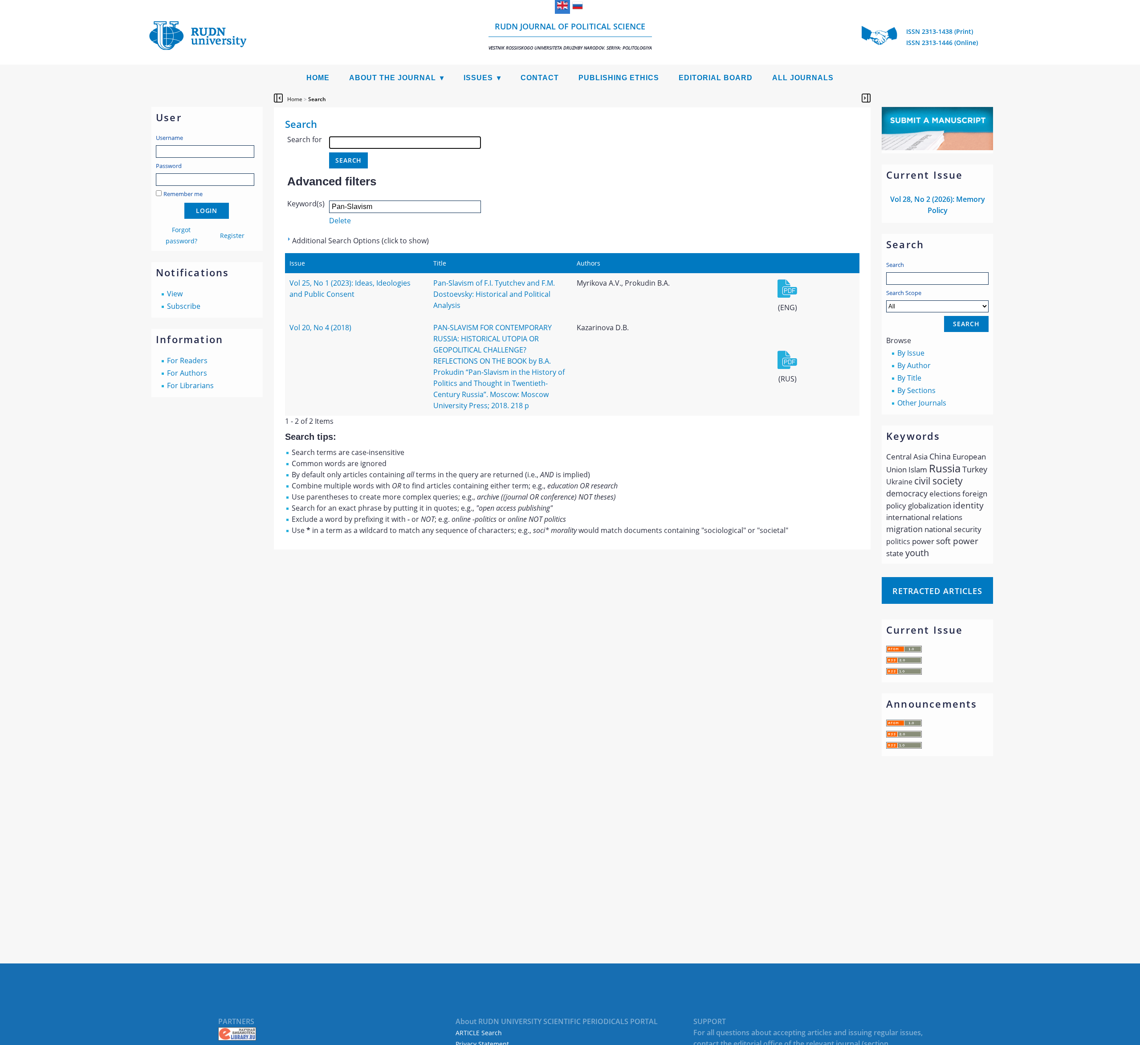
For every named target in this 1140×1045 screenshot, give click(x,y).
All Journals (803, 78)
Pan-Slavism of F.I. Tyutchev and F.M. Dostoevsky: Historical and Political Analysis (494, 294)
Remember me (183, 194)
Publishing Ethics (618, 78)
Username (169, 138)
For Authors (187, 373)
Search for (304, 139)
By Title (909, 378)
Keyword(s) (306, 204)
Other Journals (921, 403)
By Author (914, 365)
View (175, 294)
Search (895, 265)
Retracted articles (937, 591)
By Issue (910, 353)
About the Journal (392, 78)
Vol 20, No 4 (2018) (320, 327)
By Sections (916, 390)
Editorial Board (716, 78)
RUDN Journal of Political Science (570, 36)
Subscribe (183, 306)
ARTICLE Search (479, 1033)
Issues (478, 78)
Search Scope (903, 293)
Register (232, 235)
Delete (340, 220)
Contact (540, 78)
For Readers (187, 360)
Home (318, 78)
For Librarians (190, 385)
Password (169, 166)
